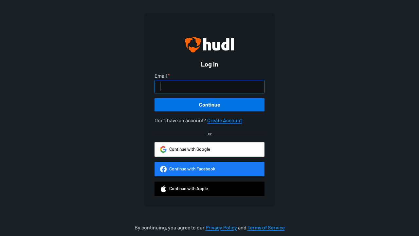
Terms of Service (266, 227)
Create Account (224, 120)
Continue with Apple (188, 188)
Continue (209, 104)
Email (161, 76)
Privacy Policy (221, 227)
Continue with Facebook (192, 169)
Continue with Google (189, 149)
